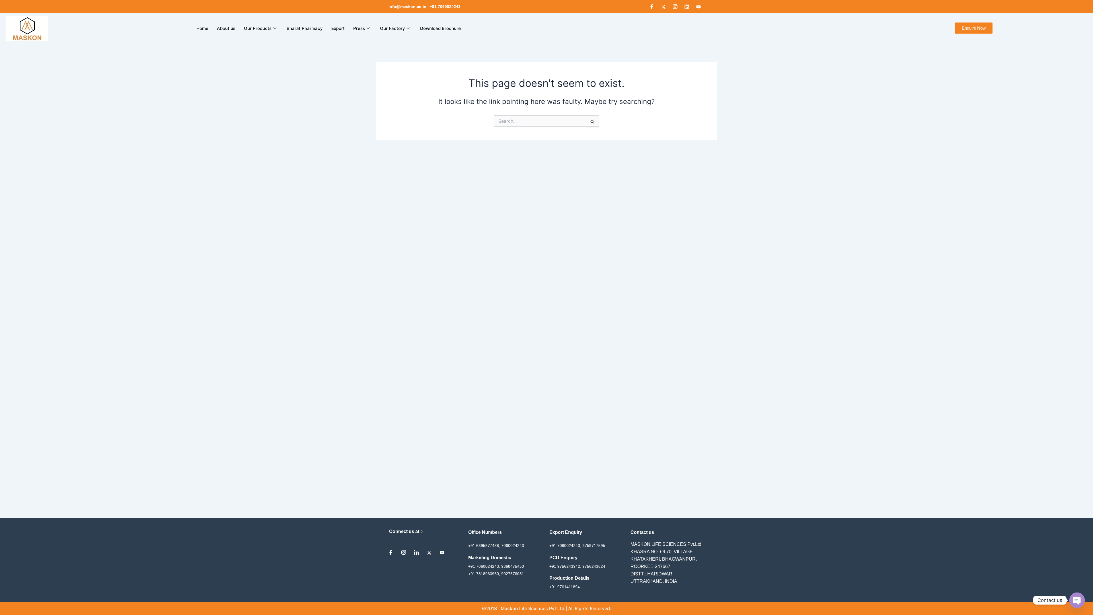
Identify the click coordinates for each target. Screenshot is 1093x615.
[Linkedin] (687, 6)
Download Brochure (440, 28)
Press (359, 28)
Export (338, 28)
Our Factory (392, 28)
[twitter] (431, 552)
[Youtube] (698, 6)
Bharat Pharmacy (305, 28)
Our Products (258, 28)
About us (226, 28)
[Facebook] (652, 6)
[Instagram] (675, 6)
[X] (663, 6)
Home (202, 28)
